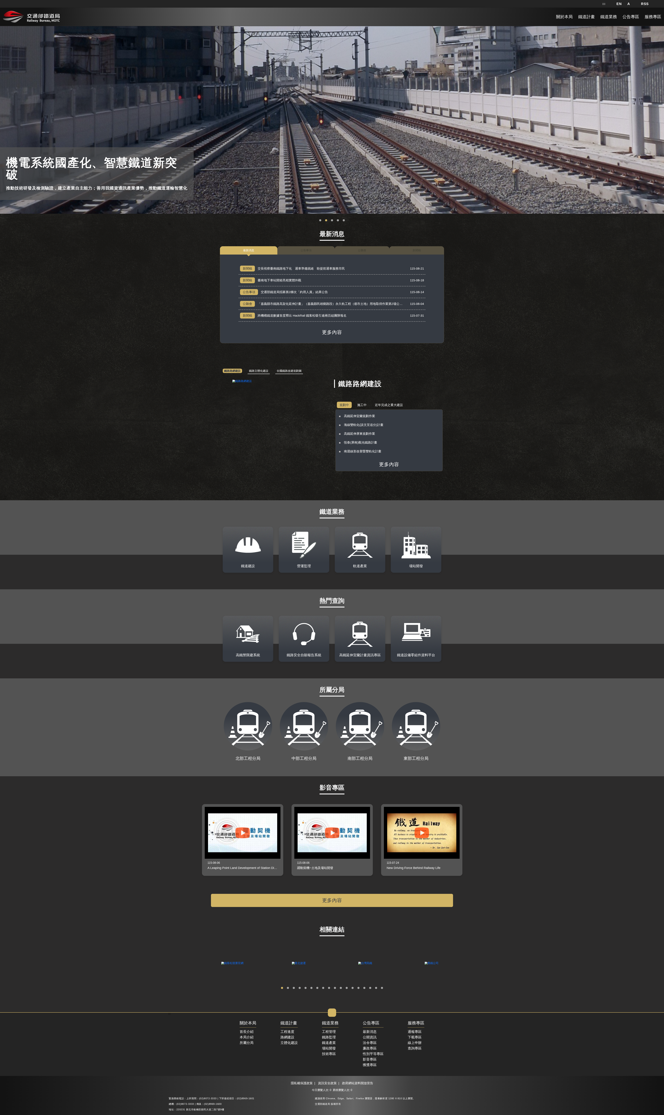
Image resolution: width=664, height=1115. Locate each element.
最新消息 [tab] (248, 250)
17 (376, 988)
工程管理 (329, 1032)
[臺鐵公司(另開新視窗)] (431, 963)
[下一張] (468, 840)
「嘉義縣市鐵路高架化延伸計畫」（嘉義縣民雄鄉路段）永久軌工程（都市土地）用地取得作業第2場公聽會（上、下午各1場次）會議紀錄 (353, 304)
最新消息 (370, 1032)
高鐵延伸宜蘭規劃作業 (359, 416)
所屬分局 (246, 1043)
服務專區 (416, 1023)
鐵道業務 (330, 1023)
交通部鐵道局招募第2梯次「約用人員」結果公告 (294, 292)
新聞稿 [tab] (417, 250)
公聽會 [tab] (362, 250)
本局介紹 (246, 1037)
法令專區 (370, 1043)
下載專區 (415, 1037)
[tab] (232, 371)
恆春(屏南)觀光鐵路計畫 (360, 442)
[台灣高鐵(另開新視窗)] (365, 963)
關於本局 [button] (564, 16)
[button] (619, 4)
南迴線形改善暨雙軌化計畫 (362, 451)
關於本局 (248, 1023)
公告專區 (371, 1023)
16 (370, 988)
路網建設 (287, 1037)
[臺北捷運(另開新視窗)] (299, 963)
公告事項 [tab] (306, 250)
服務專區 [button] (653, 16)
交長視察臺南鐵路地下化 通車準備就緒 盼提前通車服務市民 (301, 268)
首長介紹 (246, 1032)
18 (382, 988)
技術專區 (329, 1054)
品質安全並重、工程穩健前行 (332, 220)
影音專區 (370, 1059)
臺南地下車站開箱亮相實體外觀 (279, 280)
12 (347, 988)
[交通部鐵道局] (31, 16)
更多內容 (332, 332)
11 (341, 988)
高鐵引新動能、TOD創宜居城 (344, 220)
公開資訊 (370, 1037)
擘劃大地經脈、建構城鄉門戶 (338, 220)
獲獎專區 (370, 1065)
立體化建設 (289, 1043)
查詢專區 (415, 1048)
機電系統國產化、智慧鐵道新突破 (326, 220)
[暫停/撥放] (660, 26)
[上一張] (195, 840)
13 (353, 988)
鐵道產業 (329, 1043)
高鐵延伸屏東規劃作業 (359, 433)
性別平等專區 (373, 1054)
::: (603, 3)
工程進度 (287, 1032)
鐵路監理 (329, 1037)
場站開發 (329, 1048)
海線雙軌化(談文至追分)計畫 (363, 425)
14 (358, 988)
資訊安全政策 (327, 1083)
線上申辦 (415, 1043)
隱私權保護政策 (302, 1083)
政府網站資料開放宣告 (357, 1083)
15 (364, 988)
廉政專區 (370, 1048)
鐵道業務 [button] (608, 16)
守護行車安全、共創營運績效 (320, 220)
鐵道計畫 (288, 1023)
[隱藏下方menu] (332, 1012)
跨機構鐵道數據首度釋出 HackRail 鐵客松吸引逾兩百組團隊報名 (302, 315)
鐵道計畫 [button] (586, 16)
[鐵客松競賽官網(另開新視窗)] (232, 963)
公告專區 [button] (630, 16)
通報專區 (415, 1032)
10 (335, 988)
